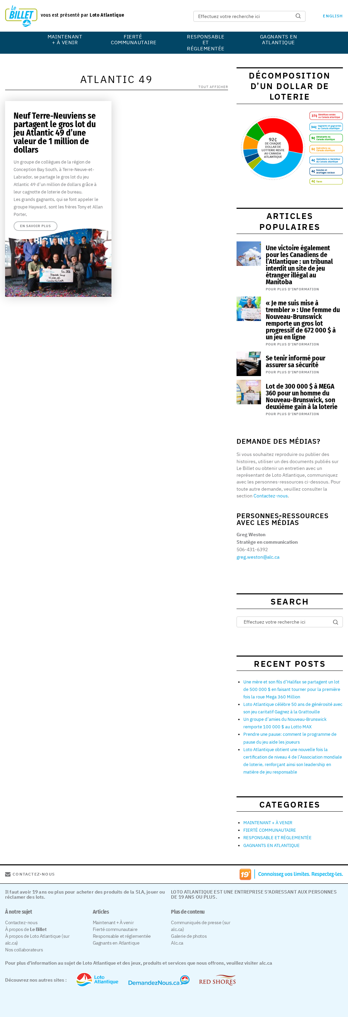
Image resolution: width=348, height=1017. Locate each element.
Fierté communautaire (115, 929)
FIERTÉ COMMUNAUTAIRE (133, 40)
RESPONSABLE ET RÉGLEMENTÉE (205, 42)
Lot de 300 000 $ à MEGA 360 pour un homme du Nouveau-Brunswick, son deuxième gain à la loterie (301, 396)
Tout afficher (213, 86)
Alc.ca (177, 943)
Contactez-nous (271, 496)
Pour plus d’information (292, 289)
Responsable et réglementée (122, 936)
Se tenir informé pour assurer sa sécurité (295, 361)
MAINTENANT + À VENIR (267, 823)
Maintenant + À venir (113, 922)
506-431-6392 (252, 549)
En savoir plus (35, 226)
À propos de (25, 929)
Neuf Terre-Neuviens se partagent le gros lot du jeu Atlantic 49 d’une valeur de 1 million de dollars (55, 133)
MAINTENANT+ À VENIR (65, 40)
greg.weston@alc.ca (258, 557)
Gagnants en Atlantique (116, 943)
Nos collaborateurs (24, 950)
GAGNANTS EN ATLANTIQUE (278, 40)
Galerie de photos (189, 936)
